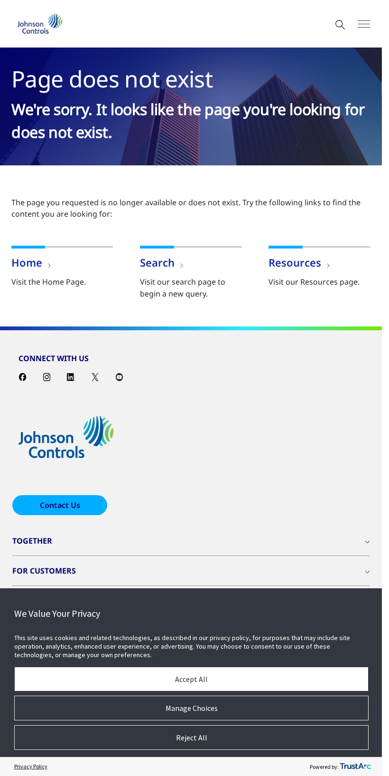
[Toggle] (363, 24)
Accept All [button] (191, 679)
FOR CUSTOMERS (44, 570)
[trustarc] (355, 766)
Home (26, 262)
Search (157, 262)
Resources (295, 262)
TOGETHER (32, 541)
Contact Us (60, 505)
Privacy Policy (30, 766)
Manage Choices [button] (192, 708)
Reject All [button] (191, 737)
